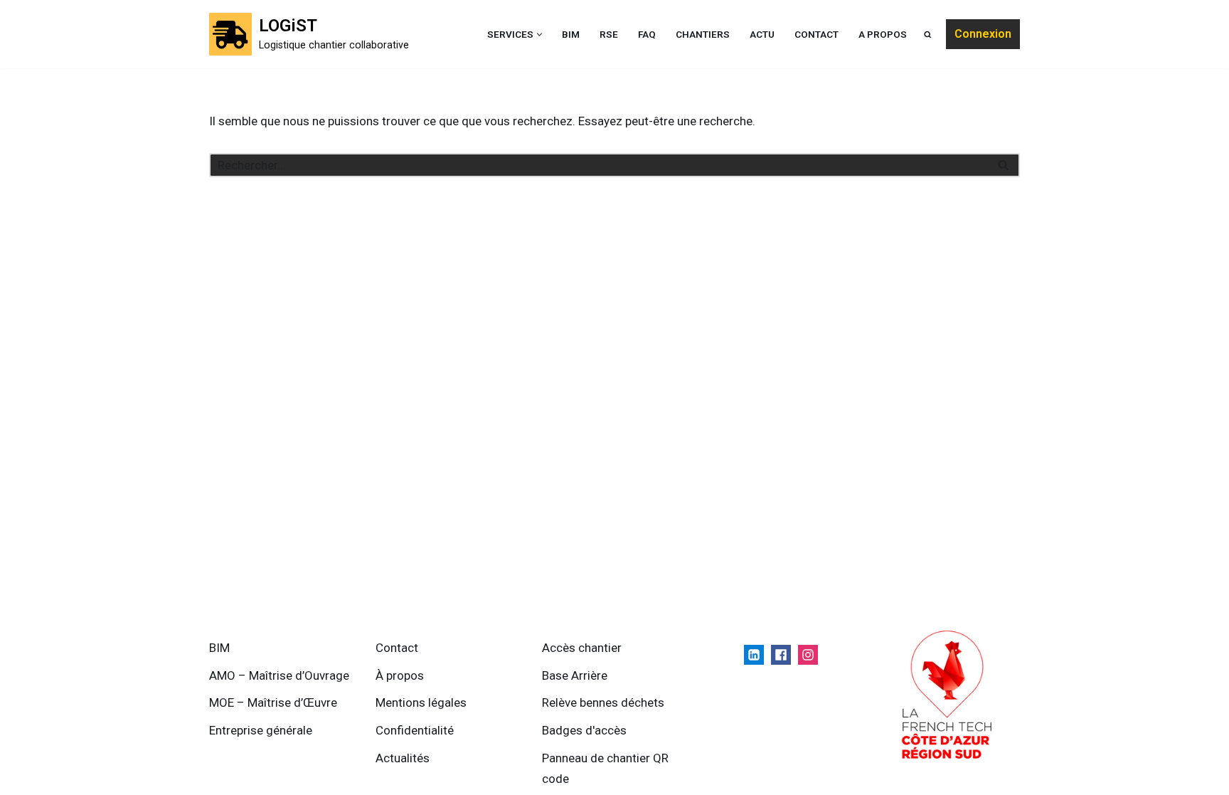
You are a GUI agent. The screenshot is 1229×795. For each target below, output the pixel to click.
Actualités (403, 758)
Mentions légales (421, 702)
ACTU (762, 34)
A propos (882, 34)
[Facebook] (781, 655)
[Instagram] (808, 655)
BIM (571, 34)
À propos (400, 675)
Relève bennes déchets (603, 702)
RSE (609, 34)
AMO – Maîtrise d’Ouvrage (279, 675)
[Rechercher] (1004, 165)
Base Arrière (574, 675)
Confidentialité (415, 730)
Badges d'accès (584, 730)
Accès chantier (582, 648)
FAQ (647, 34)
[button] (539, 34)
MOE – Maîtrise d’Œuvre (273, 702)
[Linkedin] (754, 655)
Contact (816, 34)
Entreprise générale (260, 730)
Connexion (982, 34)
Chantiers (703, 34)
